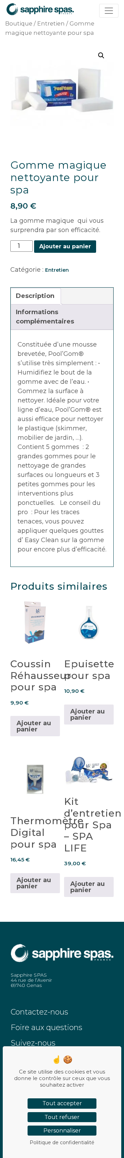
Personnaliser (62, 1130)
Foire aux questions (46, 1027)
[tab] (35, 296)
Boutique (18, 23)
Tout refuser (62, 1117)
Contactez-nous (39, 1012)
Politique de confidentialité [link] (62, 1142)
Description (35, 296)
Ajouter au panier (65, 246)
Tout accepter (62, 1103)
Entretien (51, 23)
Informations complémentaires (45, 316)
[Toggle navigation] (108, 11)
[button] (101, 55)
